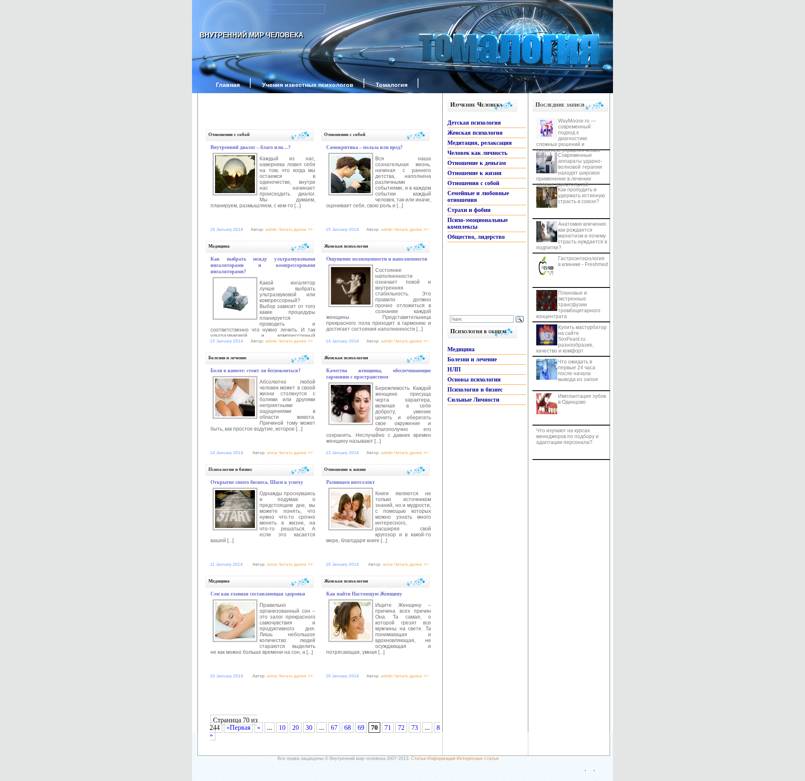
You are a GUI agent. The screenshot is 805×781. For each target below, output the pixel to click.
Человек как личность (477, 153)
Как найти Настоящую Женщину (364, 594)
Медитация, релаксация (479, 143)
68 (347, 727)
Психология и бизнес (230, 469)
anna (272, 452)
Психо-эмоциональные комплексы (477, 223)
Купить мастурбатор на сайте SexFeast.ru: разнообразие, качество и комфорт (571, 339)
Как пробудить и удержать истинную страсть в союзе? (581, 195)
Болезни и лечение (227, 357)
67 (334, 727)
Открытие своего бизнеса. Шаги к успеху (256, 482)
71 (387, 727)
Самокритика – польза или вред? (364, 147)
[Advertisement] (310, 114)
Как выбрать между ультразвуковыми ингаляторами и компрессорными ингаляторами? (262, 265)
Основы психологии (474, 379)
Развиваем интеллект (350, 482)
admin (271, 229)
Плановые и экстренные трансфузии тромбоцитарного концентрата (568, 304)
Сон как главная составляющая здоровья (257, 594)
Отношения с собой (228, 134)
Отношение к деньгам (476, 163)
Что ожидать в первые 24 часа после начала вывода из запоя (578, 370)
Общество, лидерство (476, 237)
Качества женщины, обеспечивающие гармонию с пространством (378, 374)
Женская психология (346, 245)
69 (361, 727)
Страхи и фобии (469, 210)
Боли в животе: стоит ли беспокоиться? (255, 371)
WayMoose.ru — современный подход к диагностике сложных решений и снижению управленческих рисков (568, 138)
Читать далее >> (295, 229)
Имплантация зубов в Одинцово (582, 399)
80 (439, 727)
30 (309, 727)
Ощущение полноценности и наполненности (376, 259)
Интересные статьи (478, 758)
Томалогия (392, 84)
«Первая (238, 727)
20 (295, 727)
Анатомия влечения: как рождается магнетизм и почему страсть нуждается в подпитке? (571, 236)
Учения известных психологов (307, 84)
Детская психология (474, 123)
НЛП (454, 369)
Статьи (418, 758)
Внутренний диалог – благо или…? (250, 147)
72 (401, 727)
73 (414, 727)
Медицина (219, 245)
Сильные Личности (473, 400)
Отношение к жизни (345, 469)
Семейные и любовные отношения (478, 196)
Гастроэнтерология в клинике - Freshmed (583, 261)
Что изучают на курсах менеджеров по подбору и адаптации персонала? (567, 436)
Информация (441, 758)
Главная (228, 84)
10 (282, 727)
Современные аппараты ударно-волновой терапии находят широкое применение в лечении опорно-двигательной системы (569, 172)
